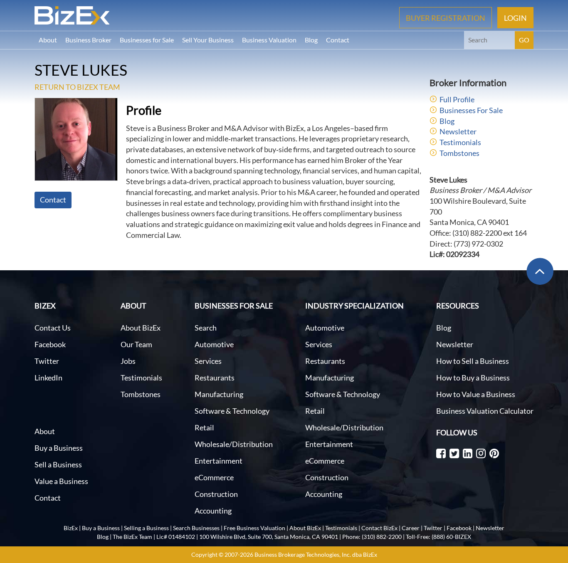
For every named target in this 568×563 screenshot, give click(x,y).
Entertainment (218, 460)
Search (206, 327)
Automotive (214, 344)
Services (208, 360)
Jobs (128, 360)
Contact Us (53, 327)
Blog (311, 40)
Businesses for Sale (147, 40)
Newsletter (458, 131)
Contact (337, 40)
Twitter (47, 360)
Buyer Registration (445, 17)
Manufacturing (219, 394)
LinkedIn (48, 377)
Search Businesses (196, 527)
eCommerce (214, 477)
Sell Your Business (208, 40)
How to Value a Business (475, 394)
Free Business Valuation (254, 527)
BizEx (71, 527)
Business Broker (88, 40)
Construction (216, 494)
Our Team (136, 344)
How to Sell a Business (472, 360)
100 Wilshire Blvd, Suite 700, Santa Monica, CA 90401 (268, 536)
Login (515, 17)
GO (524, 40)
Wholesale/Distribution (234, 444)
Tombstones (459, 153)
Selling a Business (146, 527)
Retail (204, 427)
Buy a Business (59, 447)
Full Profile (457, 99)
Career (411, 527)
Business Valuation (269, 40)
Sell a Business (58, 464)
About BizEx (141, 327)
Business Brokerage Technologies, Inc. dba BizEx (315, 554)
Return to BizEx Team (77, 86)
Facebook (50, 344)
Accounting (213, 510)
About (48, 40)
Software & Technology (232, 410)
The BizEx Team (132, 536)
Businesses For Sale (471, 110)
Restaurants (215, 377)
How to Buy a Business (473, 377)
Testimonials (460, 142)
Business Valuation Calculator (484, 410)
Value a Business (61, 481)
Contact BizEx (379, 527)
